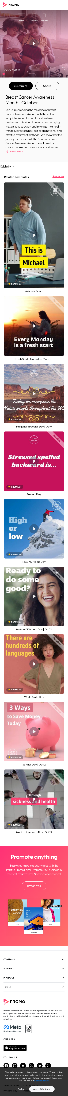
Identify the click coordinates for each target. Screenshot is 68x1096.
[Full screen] (63, 68)
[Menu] (63, 5)
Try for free (34, 885)
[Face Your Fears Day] (34, 529)
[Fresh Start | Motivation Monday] (34, 326)
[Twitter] (31, 1066)
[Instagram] (28, 1029)
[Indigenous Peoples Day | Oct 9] (34, 393)
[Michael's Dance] (34, 235)
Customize (21, 86)
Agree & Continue (41, 1089)
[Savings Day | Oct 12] (34, 731)
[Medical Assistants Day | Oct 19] (34, 799)
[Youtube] (23, 1066)
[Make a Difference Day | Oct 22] (34, 596)
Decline (21, 1089)
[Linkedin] (40, 1066)
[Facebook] (12, 1028)
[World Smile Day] (34, 664)
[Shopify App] (34, 1048)
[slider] (3, 74)
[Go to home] (12, 4)
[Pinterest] (48, 1066)
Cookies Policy (41, 1080)
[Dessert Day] (34, 461)
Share (47, 86)
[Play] (34, 43)
